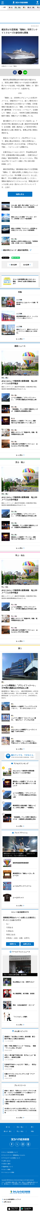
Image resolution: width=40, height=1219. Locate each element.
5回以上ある (10, 934)
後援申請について (8, 1166)
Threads (28, 1144)
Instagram (23, 1144)
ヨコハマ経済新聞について (10, 1152)
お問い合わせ (6, 1161)
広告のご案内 (6, 1163)
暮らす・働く (31, 7)
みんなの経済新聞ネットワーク (20, 1192)
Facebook (12, 1144)
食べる (11, 7)
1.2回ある (9, 927)
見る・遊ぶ (18, 7)
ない (7, 924)
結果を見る (27, 944)
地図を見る (20, 194)
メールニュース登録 (8, 1172)
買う (24, 7)
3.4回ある (10, 931)
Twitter (17, 1144)
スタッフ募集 (6, 1169)
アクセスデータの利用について (11, 1158)
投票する (13, 944)
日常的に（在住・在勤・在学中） (18, 938)
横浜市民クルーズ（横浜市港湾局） (16, 250)
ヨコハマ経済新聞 (20, 2)
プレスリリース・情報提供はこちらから (14, 1155)
